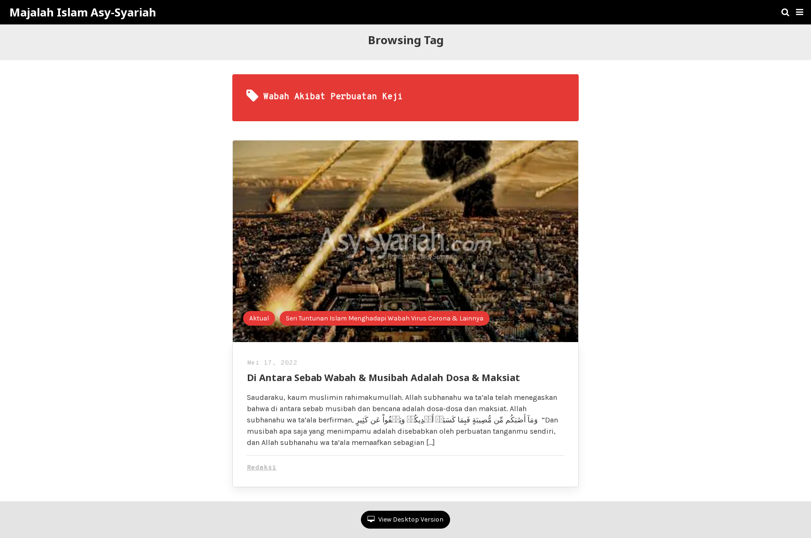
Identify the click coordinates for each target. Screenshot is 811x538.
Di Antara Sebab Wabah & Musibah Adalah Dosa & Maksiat (383, 377)
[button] (799, 12)
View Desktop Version (410, 519)
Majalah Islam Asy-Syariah (82, 12)
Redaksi (261, 468)
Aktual (259, 318)
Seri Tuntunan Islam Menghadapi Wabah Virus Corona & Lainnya (384, 318)
